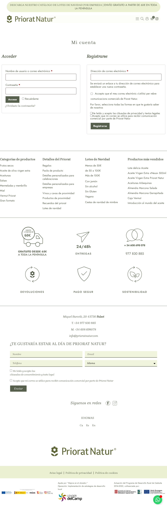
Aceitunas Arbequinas (140, 183)
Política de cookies (106, 472)
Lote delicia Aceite (138, 168)
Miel (2, 190)
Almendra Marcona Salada (142, 188)
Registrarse (100, 126)
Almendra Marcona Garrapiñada (145, 193)
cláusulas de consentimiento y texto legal (32, 374)
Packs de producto (53, 170)
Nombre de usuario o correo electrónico (35, 71)
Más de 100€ (92, 175)
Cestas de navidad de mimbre (101, 202)
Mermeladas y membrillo (13, 185)
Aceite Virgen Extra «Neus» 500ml (147, 173)
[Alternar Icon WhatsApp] (157, 499)
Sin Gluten (91, 191)
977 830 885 (135, 253)
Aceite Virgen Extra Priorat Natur (146, 178)
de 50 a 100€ (93, 170)
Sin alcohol (91, 186)
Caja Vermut (134, 198)
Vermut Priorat (8, 196)
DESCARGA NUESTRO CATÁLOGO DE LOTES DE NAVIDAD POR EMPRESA (56, 5)
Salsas (3, 180)
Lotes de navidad (52, 208)
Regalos (47, 165)
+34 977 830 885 (85, 323)
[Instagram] (114, 403)
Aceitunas (5, 175)
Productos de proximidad (56, 198)
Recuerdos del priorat (54, 203)
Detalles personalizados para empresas (58, 185)
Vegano (89, 196)
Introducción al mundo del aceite (146, 203)
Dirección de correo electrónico (116, 71)
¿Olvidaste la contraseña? (20, 105)
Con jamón (91, 181)
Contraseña (19, 84)
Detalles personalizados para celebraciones (58, 177)
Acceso (12, 99)
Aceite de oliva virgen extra (15, 170)
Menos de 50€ (93, 165)
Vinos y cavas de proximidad (58, 193)
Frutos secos (6, 165)
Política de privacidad (79, 472)
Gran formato (7, 200)
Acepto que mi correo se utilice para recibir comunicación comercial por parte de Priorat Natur (63, 380)
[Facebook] (108, 403)
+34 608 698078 (85, 329)
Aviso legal (55, 472)
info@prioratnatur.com (83, 336)
